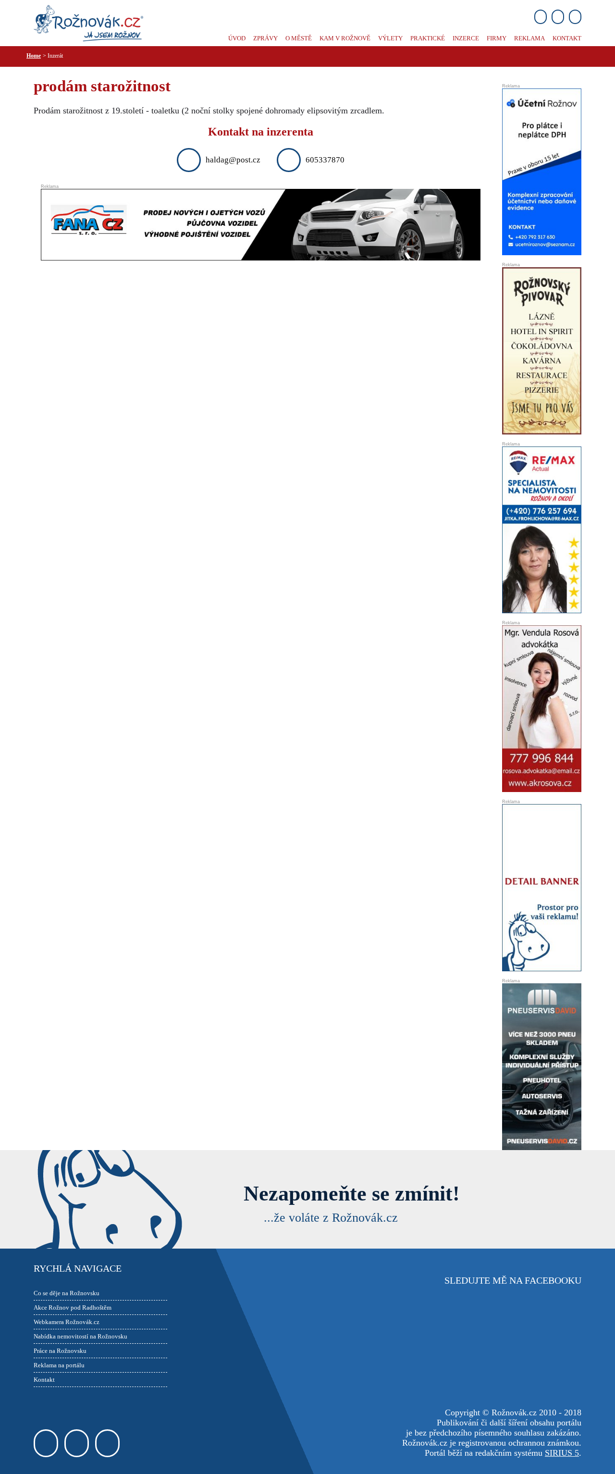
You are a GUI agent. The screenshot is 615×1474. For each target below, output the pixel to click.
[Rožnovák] (88, 22)
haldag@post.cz (233, 159)
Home (33, 55)
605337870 (325, 159)
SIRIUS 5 (562, 1453)
